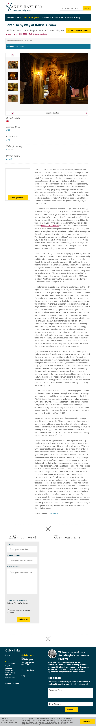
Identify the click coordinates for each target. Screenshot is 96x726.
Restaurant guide (12, 683)
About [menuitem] (18, 18)
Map (9, 34)
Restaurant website (40, 34)
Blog (23, 676)
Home (7, 655)
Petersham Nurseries (50, 226)
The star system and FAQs (27, 663)
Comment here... (56, 690)
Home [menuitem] (10, 18)
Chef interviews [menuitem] (66, 18)
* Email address (13, 556)
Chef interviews (27, 670)
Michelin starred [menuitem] (49, 18)
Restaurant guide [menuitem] (31, 18)
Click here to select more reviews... (20, 41)
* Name (10, 544)
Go (85, 8)
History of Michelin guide (27, 659)
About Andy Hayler (10, 665)
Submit (22, 619)
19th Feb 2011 (54, 514)
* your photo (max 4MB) (17, 600)
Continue (86, 722)
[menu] (48, 15)
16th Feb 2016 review (15, 46)
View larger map (16, 198)
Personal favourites (9, 669)
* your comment (13, 567)
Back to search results (79, 31)
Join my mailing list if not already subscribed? (19, 611)
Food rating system (10, 673)
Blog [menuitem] (78, 18)
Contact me (10, 677)
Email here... (55, 704)
